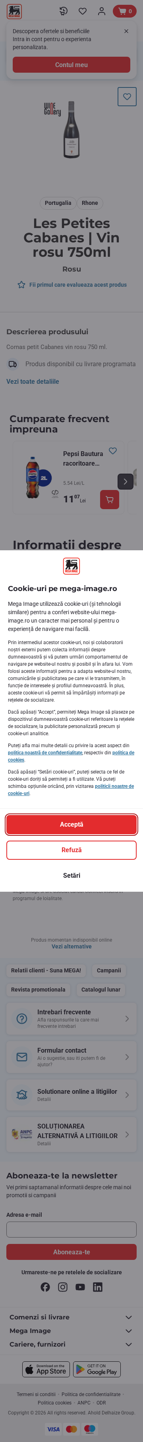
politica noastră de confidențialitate (45, 753)
